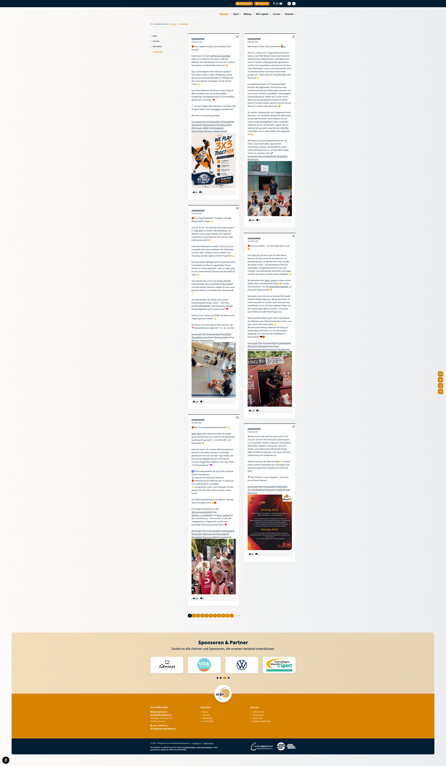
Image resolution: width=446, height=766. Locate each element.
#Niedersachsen (220, 131)
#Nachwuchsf (220, 337)
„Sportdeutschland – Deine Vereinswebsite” (197, 747)
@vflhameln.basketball (220, 55)
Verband (289, 14)
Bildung (247, 14)
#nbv (204, 121)
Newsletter (157, 46)
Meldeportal (263, 3)
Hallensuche (258, 711)
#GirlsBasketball (216, 128)
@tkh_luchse (270, 280)
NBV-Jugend (262, 14)
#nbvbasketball (214, 121)
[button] (218, 678)
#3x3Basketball (284, 343)
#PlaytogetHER (227, 121)
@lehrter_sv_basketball (202, 515)
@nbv (217, 109)
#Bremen (209, 131)
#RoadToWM (226, 125)
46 (196, 192)
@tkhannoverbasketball (202, 512)
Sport (236, 14)
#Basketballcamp (199, 337)
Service (276, 14)
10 (227, 615)
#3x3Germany (284, 349)
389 (253, 220)
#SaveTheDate (198, 131)
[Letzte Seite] (238, 615)
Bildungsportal (245, 3)
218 (196, 401)
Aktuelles (223, 14)
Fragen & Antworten (262, 721)
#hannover (252, 493)
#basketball (197, 125)
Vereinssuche (258, 715)
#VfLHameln (197, 128)
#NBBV (206, 128)
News (155, 36)
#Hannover (274, 346)
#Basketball (263, 346)
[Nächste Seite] (235, 615)
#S (208, 337)
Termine (156, 41)
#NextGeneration (255, 349)
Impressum (196, 743)
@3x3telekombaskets (278, 286)
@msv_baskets (223, 515)
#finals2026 (253, 346)
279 (253, 410)
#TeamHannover (270, 349)
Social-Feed (157, 51)
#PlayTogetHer (222, 534)
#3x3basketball (209, 125)
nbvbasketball (198, 38)
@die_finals (197, 433)
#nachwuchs (253, 159)
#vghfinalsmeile (209, 534)
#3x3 (218, 125)
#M (214, 537)
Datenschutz (208, 743)
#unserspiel (197, 121)
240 (196, 598)
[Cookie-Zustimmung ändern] (5, 760)
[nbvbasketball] (237, 37)
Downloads (258, 718)
